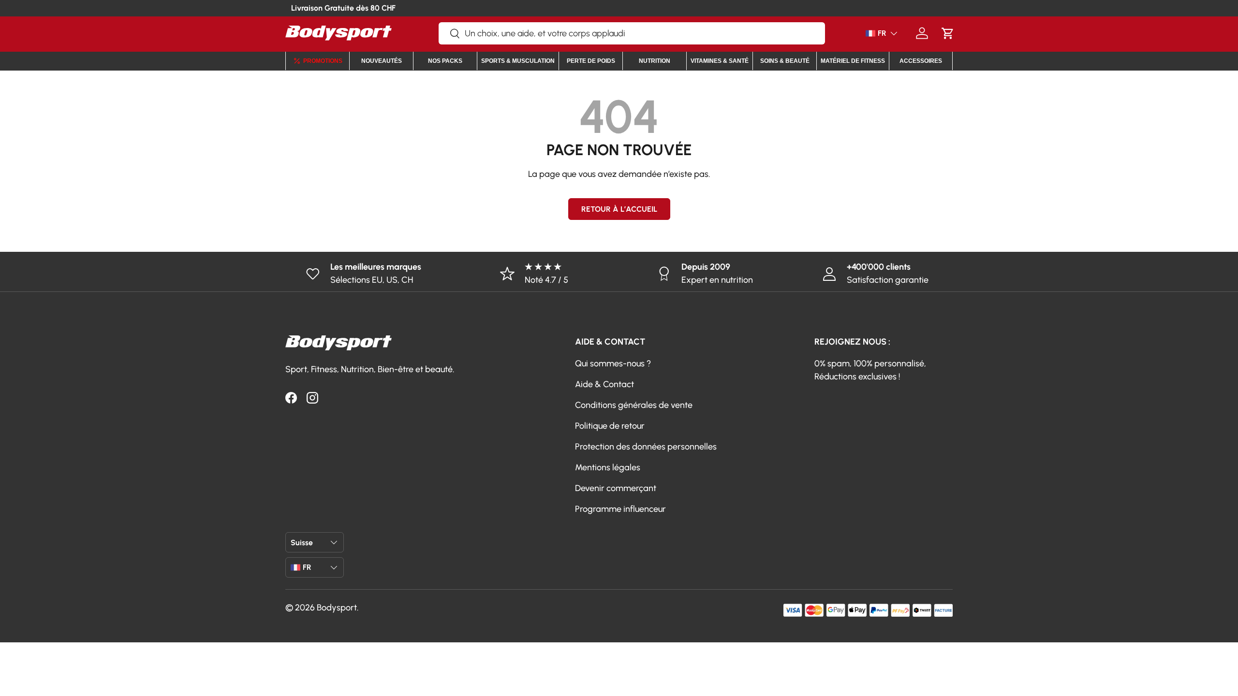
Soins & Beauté (785, 61)
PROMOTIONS (322, 61)
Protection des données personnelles (646, 446)
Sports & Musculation (518, 61)
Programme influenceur (620, 509)
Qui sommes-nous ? (613, 363)
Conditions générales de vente (634, 405)
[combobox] (632, 33)
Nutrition (654, 61)
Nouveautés (381, 61)
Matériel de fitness (853, 61)
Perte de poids (591, 61)
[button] (948, 33)
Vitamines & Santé (720, 61)
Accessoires (920, 61)
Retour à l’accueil (619, 209)
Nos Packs (445, 61)
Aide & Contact (604, 384)
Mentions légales (607, 467)
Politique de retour (610, 425)
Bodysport (337, 607)
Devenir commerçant (615, 488)
